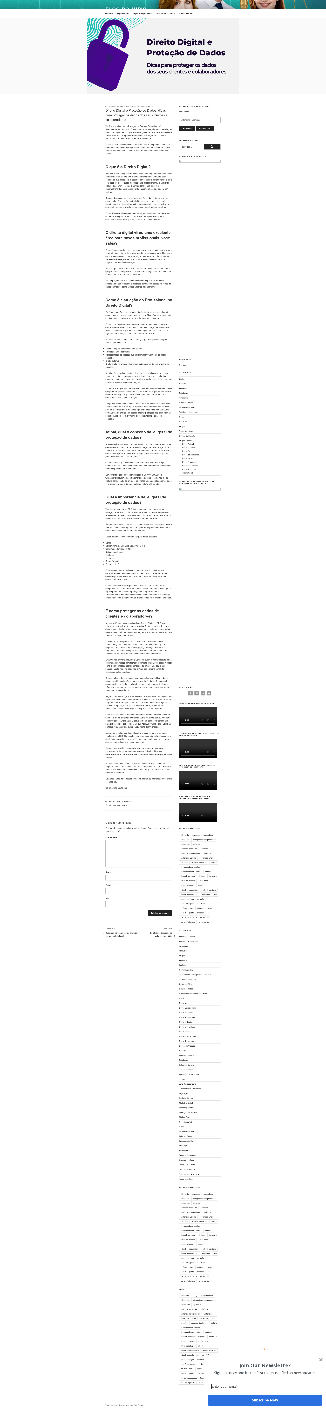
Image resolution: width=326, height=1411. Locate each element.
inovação (200, 899)
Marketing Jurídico (186, 1107)
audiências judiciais (188, 858)
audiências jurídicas (207, 858)
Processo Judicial (186, 1141)
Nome (108, 871)
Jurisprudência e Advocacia (190, 1088)
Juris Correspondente (189, 903)
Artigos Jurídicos (186, 440)
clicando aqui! (111, 781)
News (181, 417)
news (124, 805)
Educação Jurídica (186, 1055)
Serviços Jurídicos (186, 1160)
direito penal (203, 880)
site (209, 912)
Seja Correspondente (142, 13)
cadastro (184, 862)
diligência (202, 876)
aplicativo (197, 844)
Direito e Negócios (186, 1022)
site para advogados (189, 917)
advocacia (185, 835)
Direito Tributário (189, 469)
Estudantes (183, 393)
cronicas (208, 871)
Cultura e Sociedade (187, 979)
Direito (181, 998)
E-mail (109, 885)
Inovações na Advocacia (189, 1074)
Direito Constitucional (187, 1008)
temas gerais (204, 922)
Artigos (182, 426)
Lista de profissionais (165, 13)
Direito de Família (189, 447)
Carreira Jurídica (186, 970)
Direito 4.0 (183, 421)
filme (215, 894)
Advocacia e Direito (187, 936)
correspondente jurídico (190, 867)
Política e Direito (185, 1136)
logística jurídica (187, 908)
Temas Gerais (188, 472)
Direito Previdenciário (187, 1036)
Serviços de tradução (187, 1155)
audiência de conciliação (190, 853)
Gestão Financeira (186, 1069)
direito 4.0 (213, 876)
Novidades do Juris (187, 407)
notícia (183, 912)
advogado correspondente (202, 835)
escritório (206, 894)
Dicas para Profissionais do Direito (193, 993)
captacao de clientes (199, 862)
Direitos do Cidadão (187, 436)
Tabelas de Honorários (188, 412)
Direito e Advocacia (187, 1017)
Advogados (115, 802)
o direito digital (121, 173)
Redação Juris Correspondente (136, 106)
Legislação (183, 1093)
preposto (200, 912)
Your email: (184, 111)
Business (126, 802)
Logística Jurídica (186, 1098)
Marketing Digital (186, 1103)
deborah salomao (188, 876)
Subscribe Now (265, 1400)
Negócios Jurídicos (186, 1122)
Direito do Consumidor (191, 454)
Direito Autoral (188, 444)
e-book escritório (209, 890)
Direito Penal (187, 458)
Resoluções (184, 1150)
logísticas (200, 908)
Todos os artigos (186, 431)
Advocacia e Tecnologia (188, 941)
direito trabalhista (187, 885)
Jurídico (182, 1079)
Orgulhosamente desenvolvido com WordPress (124, 1405)
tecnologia (204, 917)
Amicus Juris (184, 950)
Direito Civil (186, 451)
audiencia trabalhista (189, 848)
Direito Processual (189, 462)
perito (191, 912)
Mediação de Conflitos (188, 1112)
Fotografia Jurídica (186, 1065)
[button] (265, 1365)
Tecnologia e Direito (187, 1164)
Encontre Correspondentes (117, 13)
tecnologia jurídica (188, 922)
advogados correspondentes (204, 839)
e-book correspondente (190, 890)
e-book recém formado (190, 894)
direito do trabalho (188, 880)
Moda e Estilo (184, 1117)
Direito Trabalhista (186, 1041)
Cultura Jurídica (185, 984)
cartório (214, 862)
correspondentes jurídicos (191, 871)
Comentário (111, 837)
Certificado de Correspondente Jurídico (195, 974)
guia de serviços (187, 899)
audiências (208, 853)
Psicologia (183, 1145)
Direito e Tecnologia (187, 1027)
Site (107, 898)
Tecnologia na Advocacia (189, 1174)
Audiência (183, 388)
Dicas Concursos (186, 402)
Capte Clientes (185, 13)
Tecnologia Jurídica (187, 1169)
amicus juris (185, 844)
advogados (115, 805)
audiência (204, 848)
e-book (200, 885)
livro (203, 903)
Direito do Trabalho (190, 465)
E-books (182, 383)
